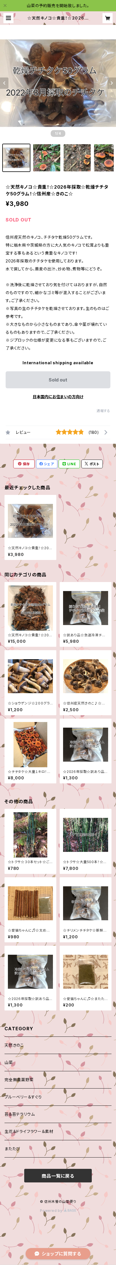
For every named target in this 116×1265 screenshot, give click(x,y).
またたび (12, 1148)
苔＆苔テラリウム (20, 1114)
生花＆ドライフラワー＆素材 (29, 1131)
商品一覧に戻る (58, 1176)
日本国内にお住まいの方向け (58, 396)
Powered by (52, 1210)
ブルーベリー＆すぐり (23, 1096)
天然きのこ (14, 1045)
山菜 (9, 1062)
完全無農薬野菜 (19, 1079)
